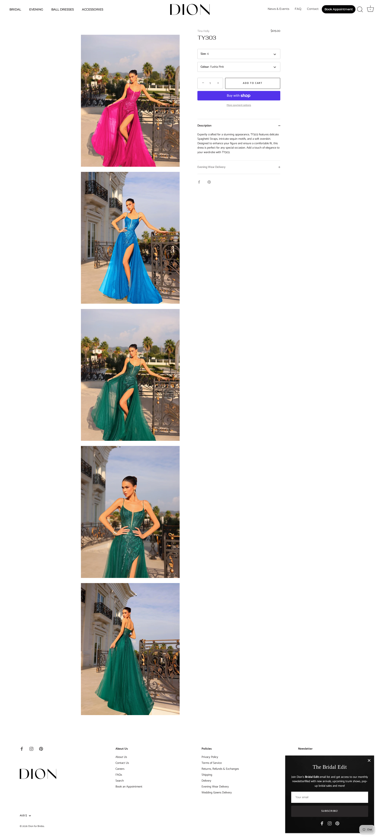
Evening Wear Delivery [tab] (211, 167)
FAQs (118, 774)
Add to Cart (253, 83)
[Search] (360, 9)
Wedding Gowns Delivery (217, 792)
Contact (313, 9)
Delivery (206, 780)
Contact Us (122, 762)
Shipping (207, 774)
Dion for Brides (36, 826)
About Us (121, 757)
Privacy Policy (210, 757)
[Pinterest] (337, 823)
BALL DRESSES (62, 9)
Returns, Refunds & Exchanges (220, 768)
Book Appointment (339, 9)
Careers (119, 768)
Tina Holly (203, 31)
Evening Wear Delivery (215, 786)
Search (119, 780)
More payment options (239, 105)
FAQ (298, 9)
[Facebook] (322, 823)
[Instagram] (330, 823)
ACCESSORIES (92, 9)
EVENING (36, 9)
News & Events (278, 9)
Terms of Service (212, 762)
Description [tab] (204, 125)
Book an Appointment (128, 786)
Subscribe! (329, 811)
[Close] (369, 760)
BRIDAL (15, 9)
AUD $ (23, 815)
